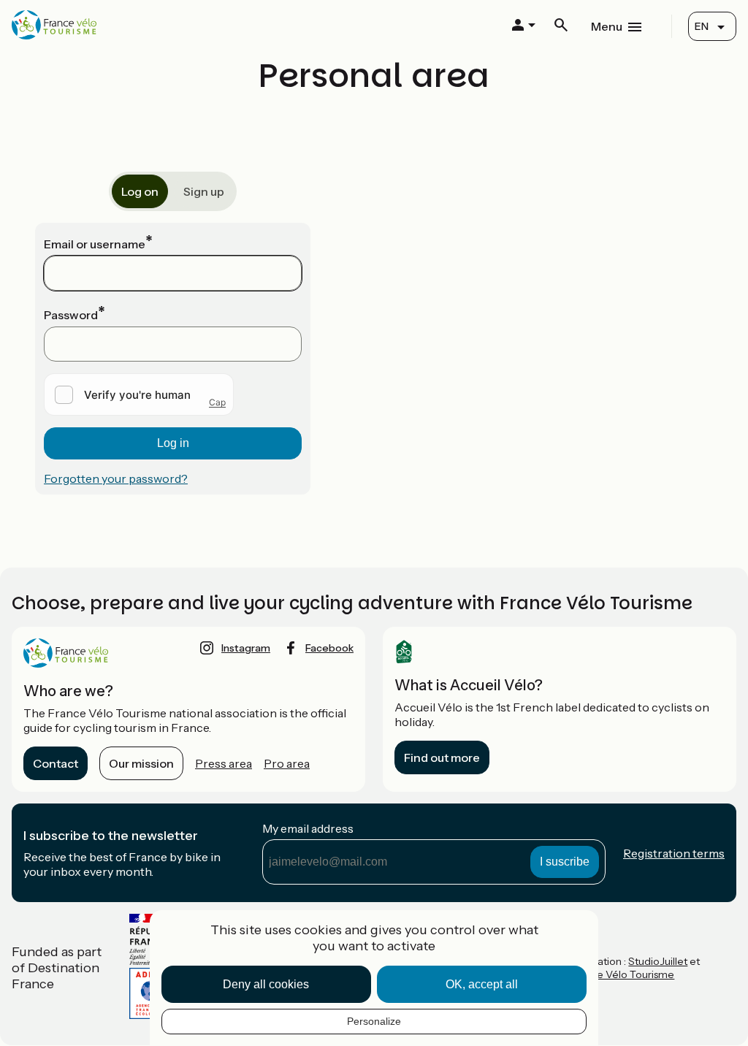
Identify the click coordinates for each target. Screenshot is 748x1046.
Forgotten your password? (116, 478)
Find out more (442, 757)
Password (71, 315)
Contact (55, 763)
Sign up (203, 191)
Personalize (374, 1021)
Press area (223, 763)
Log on (140, 191)
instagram (245, 647)
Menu (606, 26)
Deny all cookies (266, 984)
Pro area (287, 763)
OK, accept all (482, 984)
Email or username (94, 244)
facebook (329, 647)
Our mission (141, 763)
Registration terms (674, 853)
